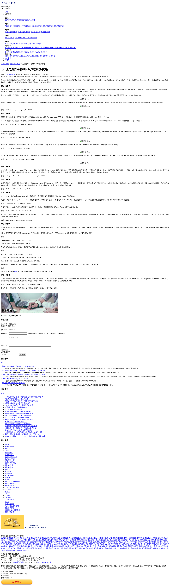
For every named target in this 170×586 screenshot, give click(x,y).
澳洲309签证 (9, 465)
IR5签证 (7, 448)
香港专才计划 (152, 546)
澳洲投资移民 (35, 32)
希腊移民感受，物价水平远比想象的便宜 (19, 413)
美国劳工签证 (74, 542)
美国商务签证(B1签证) (159, 542)
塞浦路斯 (8, 20)
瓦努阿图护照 (34, 48)
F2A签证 (8, 489)
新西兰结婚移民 (49, 56)
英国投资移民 (132, 546)
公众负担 (35, 540)
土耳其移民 (9, 471)
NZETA (7, 477)
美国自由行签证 (22, 544)
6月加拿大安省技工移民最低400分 (16, 407)
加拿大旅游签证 (149, 540)
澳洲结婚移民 (19, 56)
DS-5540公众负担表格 (12, 510)
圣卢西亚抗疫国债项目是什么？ (16, 422)
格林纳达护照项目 (83, 546)
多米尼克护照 (36, 44)
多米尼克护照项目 (71, 546)
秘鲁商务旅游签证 (34, 546)
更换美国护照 (9, 446)
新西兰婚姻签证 (95, 544)
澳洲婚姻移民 (45, 32)
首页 (6, 12)
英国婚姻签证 (92, 538)
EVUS (7, 494)
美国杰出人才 (19, 26)
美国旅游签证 (86, 540)
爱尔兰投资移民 (6, 538)
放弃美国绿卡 (9, 455)
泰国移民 (26, 550)
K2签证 (7, 479)
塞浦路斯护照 (17, 48)
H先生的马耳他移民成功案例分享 (13, 383)
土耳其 (32, 20)
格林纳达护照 (17, 44)
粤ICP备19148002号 (44, 562)
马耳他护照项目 (129, 548)
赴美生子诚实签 (16, 542)
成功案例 (8, 58)
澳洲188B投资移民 (141, 538)
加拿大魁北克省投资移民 (9, 548)
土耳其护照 (9, 48)
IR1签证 (7, 492)
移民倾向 (43, 544)
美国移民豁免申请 (109, 542)
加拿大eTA (8, 473)
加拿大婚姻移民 (72, 538)
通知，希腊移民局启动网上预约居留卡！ (19, 415)
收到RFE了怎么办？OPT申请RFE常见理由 (19, 419)
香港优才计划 (67, 540)
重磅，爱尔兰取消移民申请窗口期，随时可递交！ (22, 434)
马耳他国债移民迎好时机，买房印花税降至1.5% (21, 401)
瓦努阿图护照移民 (11, 32)
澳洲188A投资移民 (128, 538)
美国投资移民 (9, 26)
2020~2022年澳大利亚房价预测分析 (17, 417)
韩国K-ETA (9, 444)
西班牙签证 (95, 540)
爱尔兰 (13, 20)
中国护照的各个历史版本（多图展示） (18, 424)
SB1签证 (8, 451)
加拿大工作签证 (162, 546)
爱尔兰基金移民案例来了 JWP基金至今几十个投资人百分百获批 (24, 370)
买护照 (7, 502)
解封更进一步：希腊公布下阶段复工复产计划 (20, 428)
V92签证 (164, 538)
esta (15, 271)
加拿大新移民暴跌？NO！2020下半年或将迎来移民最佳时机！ (26, 436)
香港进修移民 (37, 548)
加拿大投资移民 (48, 26)
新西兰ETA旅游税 (159, 548)
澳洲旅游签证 (139, 540)
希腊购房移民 (107, 546)
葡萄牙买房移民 (30, 52)
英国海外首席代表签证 (120, 546)
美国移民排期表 (136, 542)
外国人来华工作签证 (75, 548)
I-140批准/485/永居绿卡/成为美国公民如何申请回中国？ (24, 397)
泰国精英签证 (9, 38)
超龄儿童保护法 (97, 542)
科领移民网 (5, 64)
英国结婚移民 (39, 56)
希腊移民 (8, 469)
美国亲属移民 (37, 26)
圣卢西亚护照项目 (96, 546)
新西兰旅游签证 (113, 540)
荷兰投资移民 (45, 546)
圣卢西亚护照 (26, 44)
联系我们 (8, 60)
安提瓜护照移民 (47, 548)
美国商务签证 (76, 540)
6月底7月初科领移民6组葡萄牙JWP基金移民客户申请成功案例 (23, 374)
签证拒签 (50, 544)
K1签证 (7, 495)
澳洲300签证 (9, 467)
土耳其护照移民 (26, 540)
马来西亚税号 (19, 38)
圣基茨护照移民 (10, 463)
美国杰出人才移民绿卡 (12, 481)
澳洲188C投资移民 (154, 538)
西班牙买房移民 (41, 52)
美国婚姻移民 (28, 26)
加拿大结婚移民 (59, 26)
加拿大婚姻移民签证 (74, 544)
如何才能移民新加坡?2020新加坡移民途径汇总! (21, 426)
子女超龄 (131, 540)
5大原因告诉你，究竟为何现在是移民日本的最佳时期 (23, 432)
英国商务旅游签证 (118, 544)
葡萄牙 (22, 20)
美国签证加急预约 (34, 544)
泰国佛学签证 (9, 508)
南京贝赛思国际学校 (12, 487)
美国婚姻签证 (9, 483)
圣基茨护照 (9, 44)
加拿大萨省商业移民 (90, 548)
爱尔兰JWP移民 (10, 459)
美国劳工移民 (49, 540)
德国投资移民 (140, 548)
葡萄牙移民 (9, 453)
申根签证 (145, 544)
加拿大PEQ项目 (17, 538)
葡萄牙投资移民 (28, 538)
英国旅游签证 (103, 540)
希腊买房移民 (20, 52)
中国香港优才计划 (30, 38)
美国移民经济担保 (85, 542)
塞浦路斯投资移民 (51, 538)
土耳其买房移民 (10, 52)
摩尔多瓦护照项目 (103, 548)
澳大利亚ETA (9, 475)
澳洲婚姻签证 (62, 544)
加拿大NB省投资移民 (25, 548)
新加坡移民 (9, 550)
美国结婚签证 (55, 542)
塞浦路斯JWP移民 (11, 457)
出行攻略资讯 (15, 64)
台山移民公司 (16, 540)
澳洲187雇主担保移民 (116, 548)
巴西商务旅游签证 (21, 546)
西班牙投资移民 (39, 538)
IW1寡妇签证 (159, 540)
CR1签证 (8, 497)
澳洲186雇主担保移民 (57, 546)
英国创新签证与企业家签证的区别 (16, 399)
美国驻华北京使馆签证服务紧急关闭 (17, 403)
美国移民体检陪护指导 (123, 542)
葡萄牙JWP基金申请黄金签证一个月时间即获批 (18, 366)
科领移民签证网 (18, 562)
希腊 (18, 20)
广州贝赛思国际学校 (12, 506)
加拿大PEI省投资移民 (60, 548)
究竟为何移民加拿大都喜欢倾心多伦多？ (19, 411)
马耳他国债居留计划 (104, 538)
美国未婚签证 (9, 485)
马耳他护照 (26, 48)
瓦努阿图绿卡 (9, 461)
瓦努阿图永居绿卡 (24, 32)
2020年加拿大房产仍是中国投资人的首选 (19, 405)
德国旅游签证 (129, 544)
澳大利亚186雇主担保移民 (14, 409)
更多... (3, 362)
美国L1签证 (58, 540)
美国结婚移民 (9, 56)
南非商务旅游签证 (8, 546)
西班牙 (27, 20)
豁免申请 (42, 540)
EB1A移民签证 (36, 542)
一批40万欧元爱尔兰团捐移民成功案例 (15, 379)
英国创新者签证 (142, 546)
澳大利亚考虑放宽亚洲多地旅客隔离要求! (19, 430)
